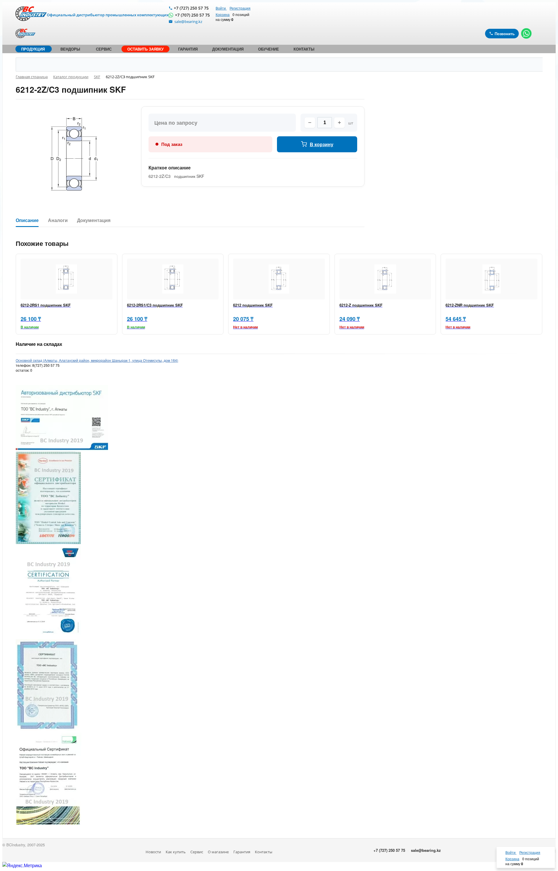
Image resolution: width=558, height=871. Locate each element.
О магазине (218, 851)
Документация (93, 220)
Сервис (196, 851)
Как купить (176, 851)
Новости (153, 851)
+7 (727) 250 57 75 (191, 8)
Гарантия (241, 851)
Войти (221, 8)
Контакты (263, 851)
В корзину (321, 144)
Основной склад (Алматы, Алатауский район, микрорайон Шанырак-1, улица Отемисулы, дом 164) (97, 360)
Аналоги (58, 220)
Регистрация (240, 8)
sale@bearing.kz (426, 850)
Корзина (223, 14)
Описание (27, 220)
